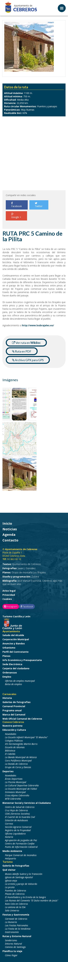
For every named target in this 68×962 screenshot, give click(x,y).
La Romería (11, 922)
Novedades (10, 734)
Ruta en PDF (22, 351)
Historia (7, 698)
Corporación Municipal (15, 639)
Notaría (9, 836)
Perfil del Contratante (15, 651)
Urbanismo (8, 647)
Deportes (8, 771)
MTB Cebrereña (13, 798)
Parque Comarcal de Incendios (20, 855)
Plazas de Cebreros (15, 893)
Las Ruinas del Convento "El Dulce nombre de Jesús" (31, 900)
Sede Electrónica (12, 664)
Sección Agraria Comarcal (18, 827)
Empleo (6, 676)
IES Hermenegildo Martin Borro (21, 743)
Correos (9, 823)
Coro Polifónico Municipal (18, 760)
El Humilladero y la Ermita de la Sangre (25, 897)
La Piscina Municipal (15, 782)
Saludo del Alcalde (13, 635)
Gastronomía (12, 932)
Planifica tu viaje (12, 951)
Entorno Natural (13, 943)
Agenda (9, 534)
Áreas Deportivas (13, 778)
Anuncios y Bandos (13, 643)
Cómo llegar (11, 955)
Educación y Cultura (14, 729)
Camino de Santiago (15, 947)
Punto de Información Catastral (21, 846)
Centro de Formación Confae (19, 843)
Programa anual (12, 710)
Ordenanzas (9, 672)
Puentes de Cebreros (15, 890)
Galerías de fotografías (16, 702)
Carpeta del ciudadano (15, 668)
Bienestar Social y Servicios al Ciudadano (26, 802)
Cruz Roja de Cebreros (16, 810)
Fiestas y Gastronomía (15, 914)
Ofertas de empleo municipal (20, 680)
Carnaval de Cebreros (16, 918)
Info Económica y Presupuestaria (22, 660)
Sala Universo (12, 910)
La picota (10, 887)
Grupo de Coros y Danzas (18, 767)
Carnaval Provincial (13, 706)
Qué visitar (9, 869)
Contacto (10, 540)
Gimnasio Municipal (15, 792)
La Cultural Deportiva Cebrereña (22, 785)
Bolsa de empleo (13, 684)
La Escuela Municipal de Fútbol (21, 788)
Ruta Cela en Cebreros (16, 903)
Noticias (9, 529)
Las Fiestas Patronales (16, 925)
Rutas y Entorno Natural (16, 936)
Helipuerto (10, 858)
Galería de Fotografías (15, 865)
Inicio (7, 523)
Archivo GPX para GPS (29, 360)
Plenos (6, 655)
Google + (16, 217)
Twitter (38, 206)
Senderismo (11, 940)
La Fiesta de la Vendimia (17, 928)
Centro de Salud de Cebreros (19, 807)
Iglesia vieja (11, 880)
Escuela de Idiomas (15, 747)
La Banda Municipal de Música (21, 757)
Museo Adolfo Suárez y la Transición (23, 873)
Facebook (16, 206)
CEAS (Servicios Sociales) (17, 813)
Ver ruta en (28, 343)
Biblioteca (10, 750)
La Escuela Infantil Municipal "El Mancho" (26, 737)
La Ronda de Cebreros (16, 763)
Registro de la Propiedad (18, 830)
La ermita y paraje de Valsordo (21, 883)
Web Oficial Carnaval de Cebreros (22, 718)
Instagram (11, 606)
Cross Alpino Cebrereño (17, 795)
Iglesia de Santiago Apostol (19, 877)
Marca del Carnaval (13, 714)
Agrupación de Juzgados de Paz (21, 840)
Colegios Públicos (14, 740)
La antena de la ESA (15, 907)
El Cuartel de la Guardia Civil (20, 817)
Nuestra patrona (12, 725)
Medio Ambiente (12, 851)
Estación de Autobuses (16, 820)
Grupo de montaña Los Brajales (24, 572)
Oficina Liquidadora (15, 833)
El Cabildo (10, 753)
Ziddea (20, 576)
